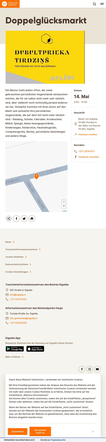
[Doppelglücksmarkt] (36, 176)
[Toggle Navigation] (102, 4)
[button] (64, 202)
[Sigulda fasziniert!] (49, 4)
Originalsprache (58, 440)
